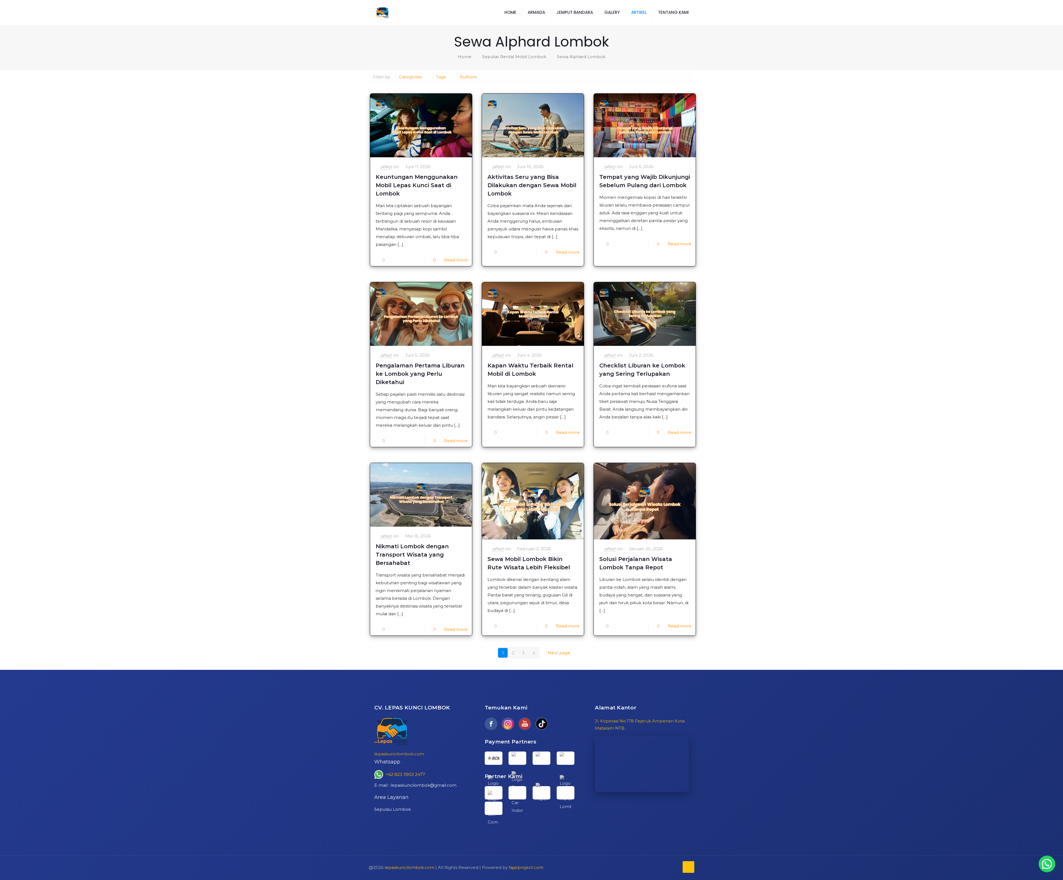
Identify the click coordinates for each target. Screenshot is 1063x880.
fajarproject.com (526, 867)
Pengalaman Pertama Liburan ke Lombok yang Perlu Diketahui (420, 373)
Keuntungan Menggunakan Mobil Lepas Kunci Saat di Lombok (417, 185)
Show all (670, 78)
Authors (468, 76)
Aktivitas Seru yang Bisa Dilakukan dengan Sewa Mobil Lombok (531, 185)
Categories (410, 76)
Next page (559, 652)
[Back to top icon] (688, 867)
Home (464, 56)
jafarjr (386, 166)
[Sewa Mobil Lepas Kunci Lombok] (382, 12)
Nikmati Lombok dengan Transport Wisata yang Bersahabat (412, 554)
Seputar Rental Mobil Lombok (514, 56)
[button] (1047, 864)
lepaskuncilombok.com (399, 754)
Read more (456, 260)
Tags (441, 76)
